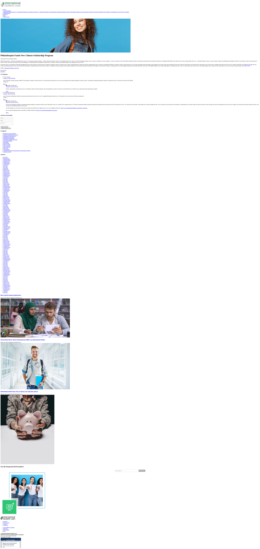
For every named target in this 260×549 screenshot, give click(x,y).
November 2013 (6, 271)
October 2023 (6, 162)
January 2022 (6, 185)
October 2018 (6, 220)
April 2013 (5, 280)
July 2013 (5, 276)
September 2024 (6, 160)
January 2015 (6, 257)
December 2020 (6, 199)
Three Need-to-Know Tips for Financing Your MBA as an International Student (23, 339)
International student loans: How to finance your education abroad (19, 391)
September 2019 (6, 210)
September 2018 (6, 221)
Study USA (5, 148)
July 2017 (5, 230)
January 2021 (6, 198)
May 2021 (5, 193)
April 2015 (5, 253)
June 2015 (5, 251)
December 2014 (6, 258)
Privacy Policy (6, 522)
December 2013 (6, 270)
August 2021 (6, 191)
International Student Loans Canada (78, 12)
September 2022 (6, 175)
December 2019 (6, 209)
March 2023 (5, 169)
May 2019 (5, 213)
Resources (5, 14)
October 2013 (6, 273)
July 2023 (5, 165)
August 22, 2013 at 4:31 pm (12, 86)
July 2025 (5, 157)
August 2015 (6, 248)
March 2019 (5, 215)
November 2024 (6, 159)
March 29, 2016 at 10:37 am (12, 102)
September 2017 (6, 227)
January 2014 (6, 269)
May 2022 (5, 180)
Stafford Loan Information (111, 12)
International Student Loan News (12, 68)
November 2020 (6, 201)
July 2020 (5, 204)
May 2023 (5, 167)
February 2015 (6, 256)
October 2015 (6, 246)
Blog (4, 15)
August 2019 (6, 212)
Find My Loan (6, 16)
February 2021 (6, 197)
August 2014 (6, 260)
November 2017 (6, 226)
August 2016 (6, 234)
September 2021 (6, 190)
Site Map (5, 521)
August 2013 (6, 275)
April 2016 (5, 238)
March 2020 (5, 207)
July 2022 (5, 177)
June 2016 (5, 236)
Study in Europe (6, 145)
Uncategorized (6, 149)
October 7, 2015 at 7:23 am (9, 93)
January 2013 (6, 284)
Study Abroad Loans (90, 12)
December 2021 (6, 186)
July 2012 (5, 291)
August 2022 (6, 176)
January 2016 (6, 242)
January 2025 (6, 158)
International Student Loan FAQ (63, 12)
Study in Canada (6, 144)
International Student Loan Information (48, 12)
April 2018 (5, 225)
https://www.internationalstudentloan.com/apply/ (47, 110)
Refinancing (5, 142)
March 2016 (5, 240)
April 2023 (5, 168)
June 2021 (5, 192)
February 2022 (6, 184)
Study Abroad (6, 143)
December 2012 (6, 285)
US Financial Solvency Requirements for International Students (16, 150)
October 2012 (6, 287)
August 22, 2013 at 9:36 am (9, 78)
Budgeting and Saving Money (9, 133)
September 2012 (6, 288)
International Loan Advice (8, 137)
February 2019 (6, 217)
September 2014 (6, 259)
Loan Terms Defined (7, 140)
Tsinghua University (248, 64)
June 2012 (5, 292)
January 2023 (6, 171)
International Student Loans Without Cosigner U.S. (28, 12)
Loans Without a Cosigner (8, 527)
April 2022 (5, 181)
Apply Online (6, 530)
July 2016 (5, 235)
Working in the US (7, 151)
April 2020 (5, 206)
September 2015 (6, 247)
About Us (5, 524)
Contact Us (5, 525)
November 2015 (6, 245)
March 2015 (5, 254)
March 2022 (5, 182)
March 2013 (5, 281)
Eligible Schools (6, 13)
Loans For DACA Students (123, 12)
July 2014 (5, 262)
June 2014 (5, 263)
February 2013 (6, 282)
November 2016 (6, 231)
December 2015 (6, 243)
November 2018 (6, 219)
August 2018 (6, 223)
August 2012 (6, 290)
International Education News (9, 136)
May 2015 (5, 252)
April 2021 (5, 195)
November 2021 (6, 187)
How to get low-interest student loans (11, 295)
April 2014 (5, 265)
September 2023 (6, 163)
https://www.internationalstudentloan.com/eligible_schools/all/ (74, 108)
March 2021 (5, 196)
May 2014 (5, 264)
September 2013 (6, 274)
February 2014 (6, 268)
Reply (4, 84)
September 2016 (6, 232)
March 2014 (5, 267)
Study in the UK (6, 147)
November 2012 (6, 286)
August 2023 (6, 164)
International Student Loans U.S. (10, 12)
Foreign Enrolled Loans (100, 12)
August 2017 (6, 229)
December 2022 (6, 173)
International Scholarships (8, 138)
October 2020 (6, 202)
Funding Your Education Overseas (10, 134)
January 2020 (6, 208)
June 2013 (5, 277)
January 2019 (6, 218)
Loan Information (7, 10)
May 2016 (5, 237)
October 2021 (6, 188)
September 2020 (6, 203)
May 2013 (5, 279)
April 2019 (5, 214)
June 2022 (5, 179)
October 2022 (6, 174)
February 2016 (6, 241)
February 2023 (6, 170)
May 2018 (5, 224)
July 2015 (5, 249)
